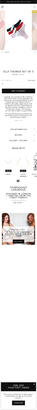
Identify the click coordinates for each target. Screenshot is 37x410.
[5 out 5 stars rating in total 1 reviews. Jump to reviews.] (23, 176)
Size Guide (31, 80)
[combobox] (31, 7)
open (2, 7)
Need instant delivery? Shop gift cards (19, 1)
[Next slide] (36, 2)
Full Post (18, 241)
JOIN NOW (18, 403)
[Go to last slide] (1, 2)
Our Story (17, 202)
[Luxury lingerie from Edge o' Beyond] (18, 7)
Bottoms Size (7, 80)
